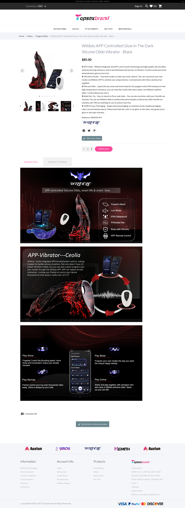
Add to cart (104, 148)
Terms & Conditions (28, 476)
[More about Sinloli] (33, 449)
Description (31, 162)
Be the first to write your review (94, 424)
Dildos (75, 29)
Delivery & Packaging (28, 468)
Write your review (93, 138)
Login (59, 468)
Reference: (86, 117)
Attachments (91, 29)
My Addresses (62, 479)
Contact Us (24, 487)
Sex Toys (108, 29)
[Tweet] (89, 131)
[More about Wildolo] (63, 449)
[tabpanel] (47, 71)
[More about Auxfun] (122, 449)
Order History (62, 476)
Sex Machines (60, 29)
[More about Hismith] (92, 449)
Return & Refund (27, 472)
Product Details (57, 162)
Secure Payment (26, 479)
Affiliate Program (63, 483)
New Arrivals (125, 29)
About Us (24, 483)
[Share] (84, 131)
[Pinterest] (94, 131)
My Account (62, 472)
